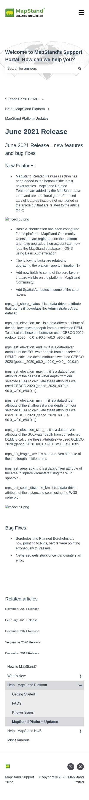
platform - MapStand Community (50, 234)
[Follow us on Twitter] (70, 766)
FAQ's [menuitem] (16, 703)
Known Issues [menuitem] (23, 712)
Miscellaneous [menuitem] (18, 740)
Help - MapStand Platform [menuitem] (27, 685)
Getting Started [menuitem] (23, 694)
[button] (80, 676)
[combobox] (40, 68)
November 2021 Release (22, 608)
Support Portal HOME (21, 99)
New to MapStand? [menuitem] (22, 666)
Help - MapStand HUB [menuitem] (24, 731)
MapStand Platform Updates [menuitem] (35, 722)
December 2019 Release (22, 653)
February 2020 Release (21, 620)
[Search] (80, 68)
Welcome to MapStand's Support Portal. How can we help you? (43, 56)
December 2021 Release (22, 631)
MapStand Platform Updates (26, 118)
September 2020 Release (22, 642)
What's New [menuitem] (16, 676)
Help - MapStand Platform (25, 109)
